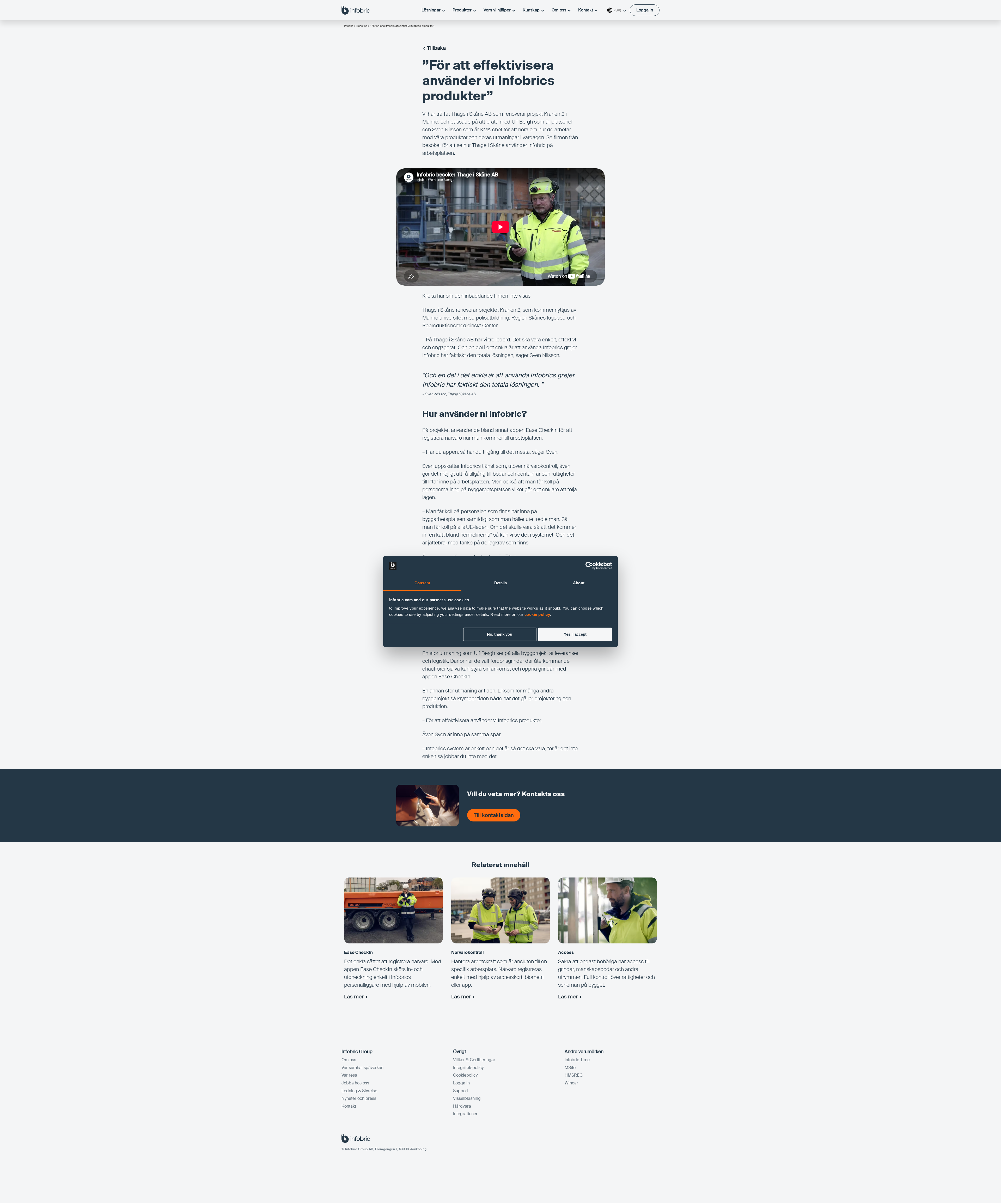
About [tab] (578, 583)
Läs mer (354, 996)
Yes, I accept (575, 634)
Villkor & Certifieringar (474, 1060)
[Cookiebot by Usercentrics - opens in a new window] (589, 566)
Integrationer (465, 1113)
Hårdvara (462, 1106)
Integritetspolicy (468, 1067)
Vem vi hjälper (497, 10)
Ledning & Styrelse (359, 1091)
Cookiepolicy (465, 1075)
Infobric (348, 26)
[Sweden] (355, 10)
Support (460, 1091)
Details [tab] (500, 583)
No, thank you (499, 634)
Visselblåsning (467, 1098)
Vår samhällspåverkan (362, 1067)
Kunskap (531, 10)
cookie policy (537, 614)
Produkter (462, 10)
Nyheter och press (358, 1098)
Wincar (571, 1083)
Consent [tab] (422, 583)
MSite (570, 1067)
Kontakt (585, 10)
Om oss (559, 10)
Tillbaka (436, 48)
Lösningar (431, 10)
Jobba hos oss (355, 1083)
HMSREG (574, 1075)
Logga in (461, 1083)
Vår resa (349, 1075)
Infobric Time (577, 1060)
